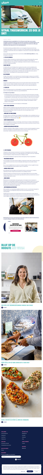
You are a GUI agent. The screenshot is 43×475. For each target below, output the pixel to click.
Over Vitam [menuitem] (3, 441)
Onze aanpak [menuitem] (3, 432)
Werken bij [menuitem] (24, 448)
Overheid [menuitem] (23, 435)
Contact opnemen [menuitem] (25, 441)
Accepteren (29, 471)
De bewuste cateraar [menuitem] (5, 443)
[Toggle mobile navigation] (41, 2)
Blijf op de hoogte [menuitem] (4, 448)
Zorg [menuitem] (23, 439)
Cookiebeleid (26, 469)
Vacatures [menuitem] (24, 446)
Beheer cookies (23, 471)
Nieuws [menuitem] (2, 450)
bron (19, 185)
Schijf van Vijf (7, 67)
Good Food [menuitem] (3, 437)
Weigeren (36, 471)
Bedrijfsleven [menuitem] (24, 433)
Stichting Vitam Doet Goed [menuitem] (6, 445)
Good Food (9, 39)
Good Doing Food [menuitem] (4, 433)
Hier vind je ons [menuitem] (25, 432)
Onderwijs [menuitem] (24, 437)
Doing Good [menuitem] (3, 439)
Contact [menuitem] (23, 443)
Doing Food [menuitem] (3, 435)
